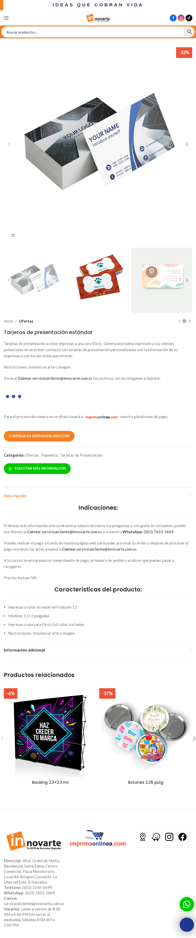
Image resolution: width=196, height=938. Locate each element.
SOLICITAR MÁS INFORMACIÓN (39, 468)
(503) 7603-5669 (148, 531)
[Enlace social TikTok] (189, 18)
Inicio (8, 321)
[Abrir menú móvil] (6, 18)
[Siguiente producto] (189, 321)
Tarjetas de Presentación (81, 455)
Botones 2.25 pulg (145, 782)
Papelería (49, 455)
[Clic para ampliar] (13, 235)
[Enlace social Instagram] (181, 18)
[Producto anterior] (179, 321)
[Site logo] (98, 17)
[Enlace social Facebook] (173, 18)
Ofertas (26, 321)
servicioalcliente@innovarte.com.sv (55, 378)
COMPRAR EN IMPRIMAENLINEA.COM (39, 436)
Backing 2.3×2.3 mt (50, 782)
